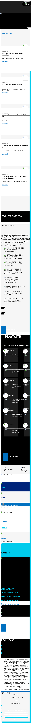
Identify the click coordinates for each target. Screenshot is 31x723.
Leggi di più (5, 61)
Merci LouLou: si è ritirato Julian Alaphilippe (12, 54)
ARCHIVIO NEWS (7, 33)
